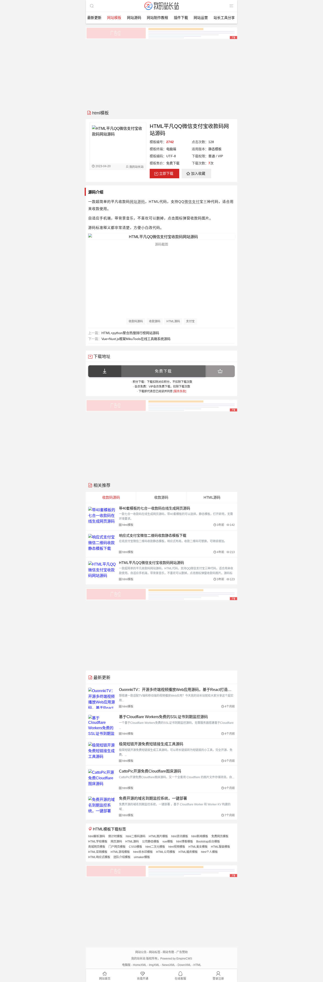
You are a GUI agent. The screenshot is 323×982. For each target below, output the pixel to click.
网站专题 (168, 952)
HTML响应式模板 (99, 857)
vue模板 (167, 841)
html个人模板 (209, 852)
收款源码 (154, 321)
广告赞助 (182, 952)
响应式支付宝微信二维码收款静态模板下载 (152, 535)
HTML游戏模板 (120, 852)
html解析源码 (96, 836)
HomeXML (140, 965)
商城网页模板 (96, 846)
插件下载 (181, 18)
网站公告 (141, 952)
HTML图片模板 (158, 836)
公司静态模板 (150, 841)
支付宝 (190, 321)
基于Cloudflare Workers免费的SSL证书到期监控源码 (163, 717)
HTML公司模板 (165, 852)
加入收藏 (198, 173)
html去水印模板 (143, 852)
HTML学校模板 (97, 841)
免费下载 (163, 371)
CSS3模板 (135, 846)
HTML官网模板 (97, 852)
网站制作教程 (157, 18)
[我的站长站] (161, 10)
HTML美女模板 (198, 846)
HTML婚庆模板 (188, 852)
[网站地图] (231, 6)
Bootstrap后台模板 (208, 841)
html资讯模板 (179, 836)
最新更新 (94, 18)
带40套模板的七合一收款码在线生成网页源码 (154, 508)
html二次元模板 (155, 846)
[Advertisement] (161, 73)
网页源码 (116, 841)
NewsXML (168, 965)
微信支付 (192, 202)
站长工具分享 (224, 18)
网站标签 (154, 952)
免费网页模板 (219, 836)
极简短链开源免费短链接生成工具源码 (151, 744)
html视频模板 (176, 846)
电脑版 (126, 965)
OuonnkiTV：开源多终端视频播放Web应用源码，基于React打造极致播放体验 (177, 690)
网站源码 (134, 18)
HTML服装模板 (220, 846)
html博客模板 (184, 841)
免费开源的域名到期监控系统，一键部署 (153, 798)
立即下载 (166, 173)
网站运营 (201, 18)
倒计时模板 (115, 836)
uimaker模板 (142, 857)
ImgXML (154, 965)
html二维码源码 (135, 836)
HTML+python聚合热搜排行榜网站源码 (130, 333)
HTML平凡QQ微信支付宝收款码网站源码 (151, 563)
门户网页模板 (117, 846)
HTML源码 (173, 321)
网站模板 (114, 18)
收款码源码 (136, 321)
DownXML (184, 965)
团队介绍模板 (122, 857)
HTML (197, 965)
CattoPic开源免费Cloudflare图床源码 (150, 771)
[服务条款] (179, 391)
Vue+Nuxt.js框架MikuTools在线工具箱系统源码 (135, 339)
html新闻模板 (199, 836)
